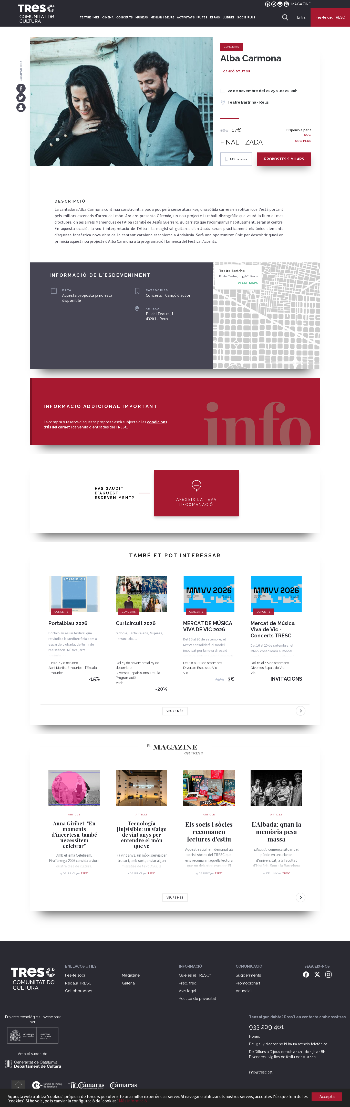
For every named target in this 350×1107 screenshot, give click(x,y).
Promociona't (248, 983)
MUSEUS (142, 17)
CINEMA (108, 17)
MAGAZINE (301, 4)
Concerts (231, 46)
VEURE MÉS (175, 711)
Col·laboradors (78, 991)
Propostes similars (284, 159)
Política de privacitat (197, 998)
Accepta (327, 1096)
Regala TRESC (78, 983)
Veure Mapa (248, 283)
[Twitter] (21, 98)
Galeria (128, 983)
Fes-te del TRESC (330, 17)
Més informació (133, 1101)
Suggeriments (248, 975)
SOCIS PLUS (246, 17)
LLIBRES (229, 17)
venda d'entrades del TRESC (102, 426)
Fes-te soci (75, 975)
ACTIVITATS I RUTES (192, 17)
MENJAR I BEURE (162, 17)
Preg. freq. (188, 983)
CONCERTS (124, 17)
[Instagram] (328, 974)
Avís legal (187, 991)
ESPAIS (215, 17)
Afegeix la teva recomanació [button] (196, 502)
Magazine (131, 975)
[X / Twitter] (317, 974)
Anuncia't (244, 991)
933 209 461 (266, 1027)
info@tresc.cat (260, 1072)
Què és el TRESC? (195, 975)
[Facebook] (21, 88)
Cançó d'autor (237, 71)
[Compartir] (21, 107)
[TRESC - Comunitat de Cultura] (36, 13)
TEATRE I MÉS (90, 17)
